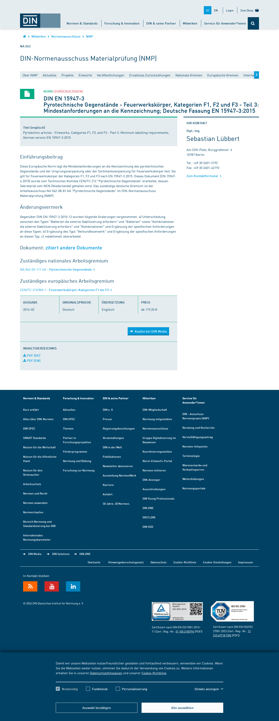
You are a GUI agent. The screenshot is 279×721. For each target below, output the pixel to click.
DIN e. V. (108, 409)
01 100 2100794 (185, 631)
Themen (68, 428)
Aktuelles (69, 409)
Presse (107, 419)
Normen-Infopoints (195, 446)
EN (216, 10)
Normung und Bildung (77, 461)
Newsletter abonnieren (118, 466)
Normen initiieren (154, 470)
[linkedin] (73, 586)
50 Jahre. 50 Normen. (116, 503)
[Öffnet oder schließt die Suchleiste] (253, 23)
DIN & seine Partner (161, 23)
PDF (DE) (33, 355)
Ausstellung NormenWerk (119, 475)
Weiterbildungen (193, 479)
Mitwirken (190, 23)
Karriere (108, 485)
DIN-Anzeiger (151, 479)
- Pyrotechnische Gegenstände (56, 269)
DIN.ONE (148, 508)
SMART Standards (34, 438)
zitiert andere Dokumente (74, 248)
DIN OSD (148, 526)
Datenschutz (159, 562)
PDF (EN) (33, 360)
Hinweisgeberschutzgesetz (126, 562)
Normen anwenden (35, 502)
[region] (139, 680)
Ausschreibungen (154, 489)
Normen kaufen (33, 512)
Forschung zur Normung (79, 470)
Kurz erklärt (31, 409)
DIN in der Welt (112, 447)
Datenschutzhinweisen (106, 673)
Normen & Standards (82, 23)
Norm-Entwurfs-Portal (157, 461)
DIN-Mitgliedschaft (155, 409)
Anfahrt (108, 494)
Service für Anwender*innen (225, 23)
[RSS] (30, 586)
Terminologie (191, 456)
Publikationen (112, 456)
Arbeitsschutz (32, 484)
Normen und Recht (35, 493)
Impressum (245, 562)
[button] (209, 688)
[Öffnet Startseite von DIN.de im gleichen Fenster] (40, 18)
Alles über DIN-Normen (38, 419)
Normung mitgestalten (157, 419)
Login (229, 10)
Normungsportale (193, 488)
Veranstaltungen (113, 438)
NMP (89, 36)
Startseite (94, 562)
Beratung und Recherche (198, 427)
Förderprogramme (75, 451)
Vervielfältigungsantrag (197, 437)
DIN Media (34, 554)
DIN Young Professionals (158, 498)
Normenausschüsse (66, 36)
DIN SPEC (29, 428)
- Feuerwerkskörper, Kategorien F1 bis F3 (65, 290)
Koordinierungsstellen (157, 451)
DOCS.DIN (149, 517)
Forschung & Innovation (122, 23)
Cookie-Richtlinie (154, 673)
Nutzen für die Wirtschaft (39, 447)
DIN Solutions (61, 554)
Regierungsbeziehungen (119, 428)
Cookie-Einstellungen (217, 562)
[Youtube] (52, 586)
